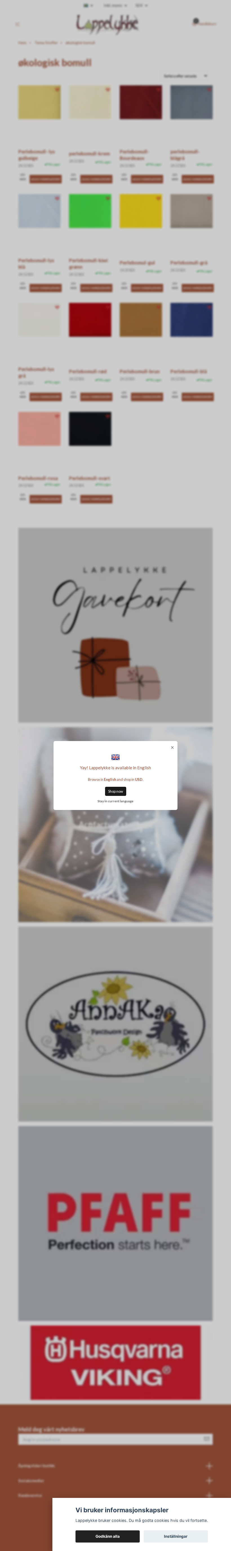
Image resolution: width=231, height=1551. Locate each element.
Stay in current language (115, 801)
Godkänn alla (107, 1536)
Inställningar (176, 1536)
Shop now (115, 791)
